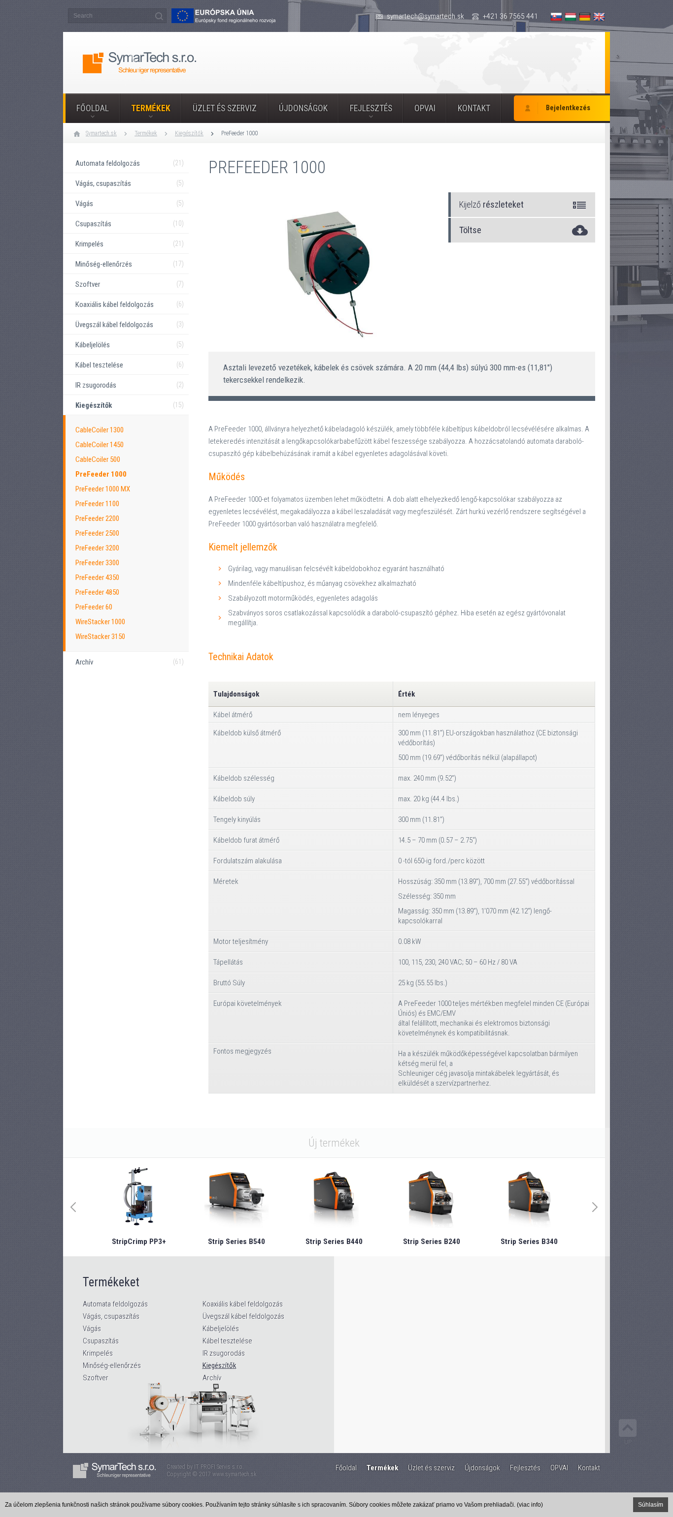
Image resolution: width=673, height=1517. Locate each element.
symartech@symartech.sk (425, 16)
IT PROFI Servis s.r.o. (219, 1466)
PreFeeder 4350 (97, 577)
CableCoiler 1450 (99, 444)
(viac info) (530, 1504)
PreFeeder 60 (93, 607)
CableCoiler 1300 (99, 429)
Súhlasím (650, 1504)
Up (628, 1442)
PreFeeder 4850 (97, 592)
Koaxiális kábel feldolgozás (242, 1304)
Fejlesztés (371, 108)
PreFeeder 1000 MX (102, 489)
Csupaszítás (101, 1340)
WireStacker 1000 (100, 621)
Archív (211, 1377)
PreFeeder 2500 (97, 533)
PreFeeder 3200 (97, 548)
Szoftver (95, 1377)
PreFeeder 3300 (97, 562)
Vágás (92, 1328)
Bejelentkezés (568, 108)
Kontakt (474, 108)
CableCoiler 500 (97, 459)
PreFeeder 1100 (97, 503)
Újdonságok (303, 108)
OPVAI (425, 108)
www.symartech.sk (234, 1474)
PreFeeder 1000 (239, 133)
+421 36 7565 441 (510, 16)
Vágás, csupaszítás (111, 1316)
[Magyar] (570, 17)
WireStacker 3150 (100, 636)
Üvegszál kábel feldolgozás (243, 1316)
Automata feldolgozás (115, 1304)
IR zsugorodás (223, 1353)
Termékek (150, 108)
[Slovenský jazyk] (556, 17)
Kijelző (491, 204)
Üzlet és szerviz (225, 108)
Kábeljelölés (220, 1328)
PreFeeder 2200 (97, 518)
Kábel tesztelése (227, 1340)
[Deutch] (585, 17)
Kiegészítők (189, 133)
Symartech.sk (101, 133)
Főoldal (92, 108)
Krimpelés (98, 1353)
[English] (599, 17)
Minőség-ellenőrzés (112, 1365)
